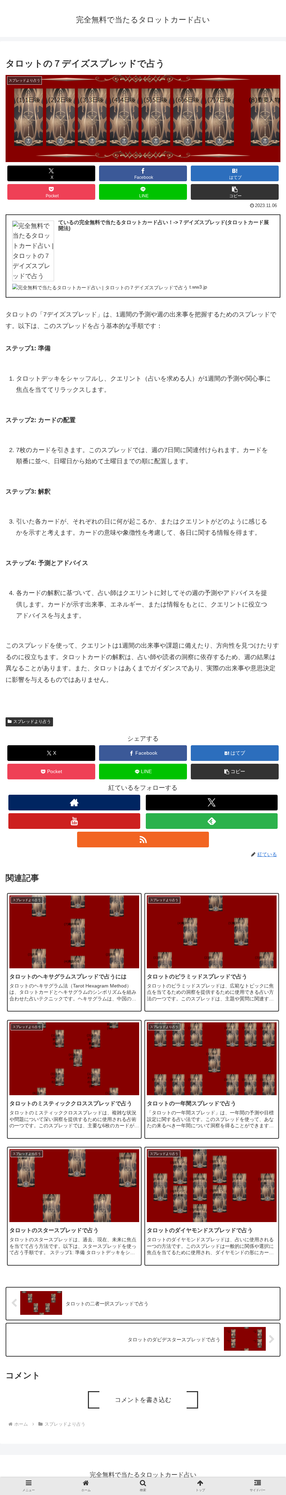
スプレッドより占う (32, 721)
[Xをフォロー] (212, 802)
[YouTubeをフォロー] (74, 821)
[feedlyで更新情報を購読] (212, 821)
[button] (235, 192)
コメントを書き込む (143, 1399)
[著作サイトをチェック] (74, 802)
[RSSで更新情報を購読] (143, 839)
